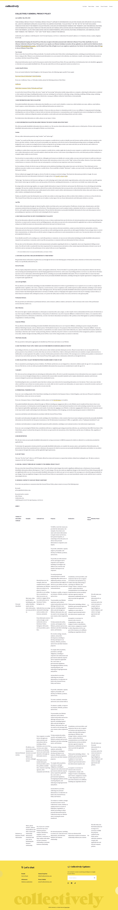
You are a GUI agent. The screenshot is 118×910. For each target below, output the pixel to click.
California (18, 84)
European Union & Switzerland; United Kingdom (28, 76)
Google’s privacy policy (61, 176)
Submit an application (26, 881)
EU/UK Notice (57, 400)
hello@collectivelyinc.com (45, 876)
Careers (97, 6)
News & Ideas (91, 6)
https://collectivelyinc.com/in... (28, 46)
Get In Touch (24, 876)
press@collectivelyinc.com (45, 881)
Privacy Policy (67, 907)
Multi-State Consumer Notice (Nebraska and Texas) (29, 88)
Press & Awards (104, 6)
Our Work (85, 6)
